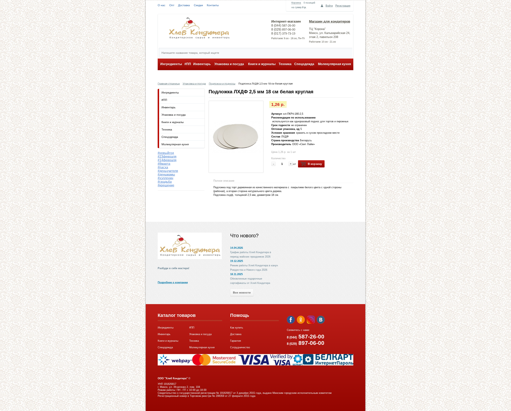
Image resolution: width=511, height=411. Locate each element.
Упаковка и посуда (229, 64)
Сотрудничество (240, 347)
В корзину (315, 163)
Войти (329, 5)
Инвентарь (202, 64)
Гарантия (235, 340)
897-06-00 (305, 343)
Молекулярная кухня (334, 64)
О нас (161, 5)
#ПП (187, 64)
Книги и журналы (262, 64)
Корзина (296, 2)
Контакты (213, 5)
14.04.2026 (236, 247)
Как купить (236, 327)
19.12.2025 (236, 261)
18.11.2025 (236, 274)
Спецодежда (304, 64)
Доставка (184, 5)
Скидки (198, 5)
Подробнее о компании (173, 282)
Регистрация (342, 5)
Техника (285, 64)
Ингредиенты (171, 64)
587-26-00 (305, 336)
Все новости (242, 292)
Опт (171, 5)
